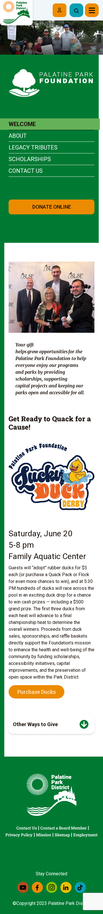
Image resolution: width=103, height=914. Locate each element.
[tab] (51, 724)
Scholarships (30, 159)
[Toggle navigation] (92, 10)
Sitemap (62, 834)
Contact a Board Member (63, 828)
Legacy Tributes (33, 147)
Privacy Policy (19, 834)
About (18, 135)
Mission (43, 834)
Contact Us (26, 170)
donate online (51, 207)
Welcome (22, 124)
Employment (85, 834)
